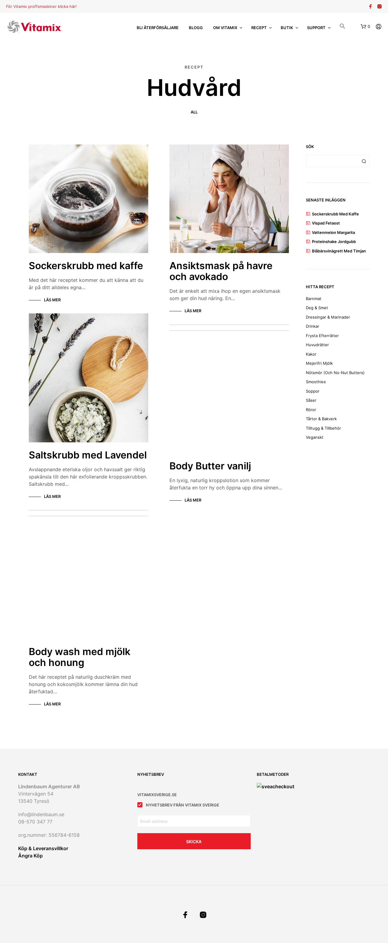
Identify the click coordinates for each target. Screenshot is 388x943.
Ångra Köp (30, 856)
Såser (311, 400)
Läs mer (52, 299)
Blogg (196, 27)
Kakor (311, 354)
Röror (311, 409)
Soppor (312, 391)
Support (316, 27)
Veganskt (314, 437)
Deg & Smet (317, 307)
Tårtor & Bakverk (321, 418)
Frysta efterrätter (322, 335)
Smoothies (316, 381)
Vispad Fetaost (326, 223)
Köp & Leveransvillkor (43, 848)
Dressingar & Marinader (328, 317)
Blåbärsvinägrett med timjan (339, 250)
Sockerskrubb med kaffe (335, 213)
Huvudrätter (317, 344)
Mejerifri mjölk (319, 363)
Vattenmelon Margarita (333, 232)
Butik (287, 27)
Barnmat (313, 298)
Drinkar (312, 326)
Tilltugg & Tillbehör (323, 428)
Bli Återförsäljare (158, 27)
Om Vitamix (225, 27)
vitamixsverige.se (157, 794)
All (194, 112)
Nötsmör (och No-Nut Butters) (335, 372)
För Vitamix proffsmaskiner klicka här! (41, 6)
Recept (259, 27)
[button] (342, 27)
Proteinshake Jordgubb (334, 241)
